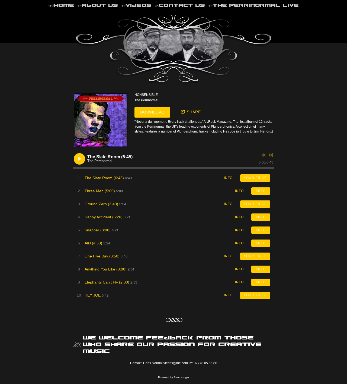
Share (194, 112)
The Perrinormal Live (256, 5)
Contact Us (182, 5)
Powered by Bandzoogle (173, 377)
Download (152, 112)
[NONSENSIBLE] (100, 120)
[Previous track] (263, 155)
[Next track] (270, 155)
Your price (255, 178)
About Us (100, 5)
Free (261, 191)
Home (63, 5)
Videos (138, 5)
